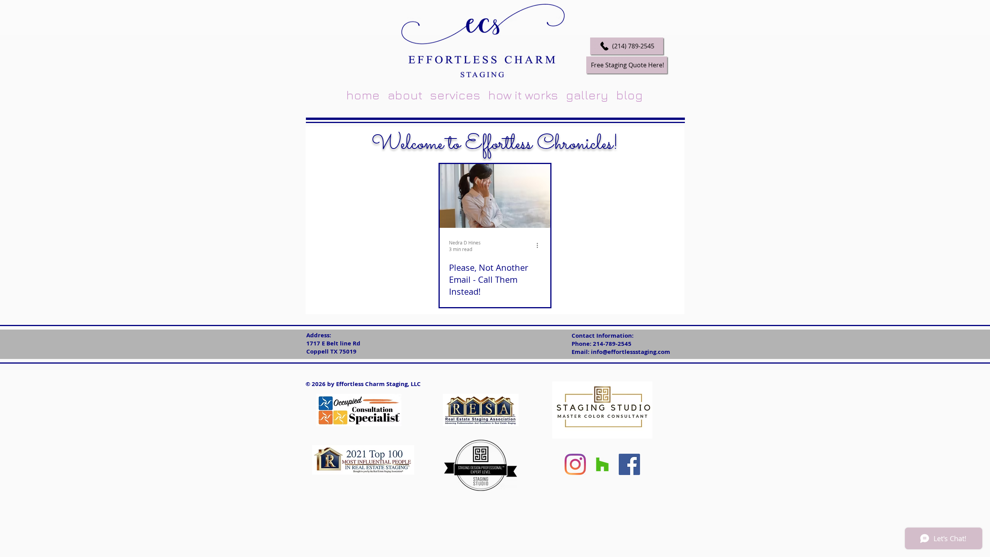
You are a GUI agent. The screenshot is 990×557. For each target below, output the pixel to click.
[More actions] (539, 245)
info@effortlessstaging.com (630, 352)
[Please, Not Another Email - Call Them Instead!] (495, 196)
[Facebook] (629, 464)
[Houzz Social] (602, 464)
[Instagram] (575, 464)
